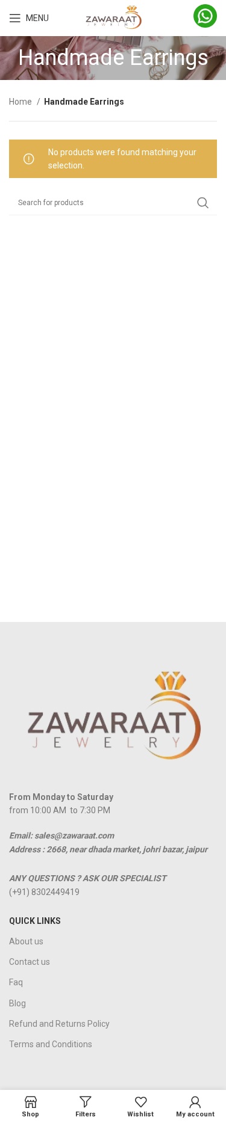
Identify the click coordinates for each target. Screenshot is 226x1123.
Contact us (29, 962)
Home (21, 101)
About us (26, 941)
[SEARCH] (203, 202)
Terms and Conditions (50, 1044)
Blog (17, 1003)
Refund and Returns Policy (59, 1024)
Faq (16, 982)
